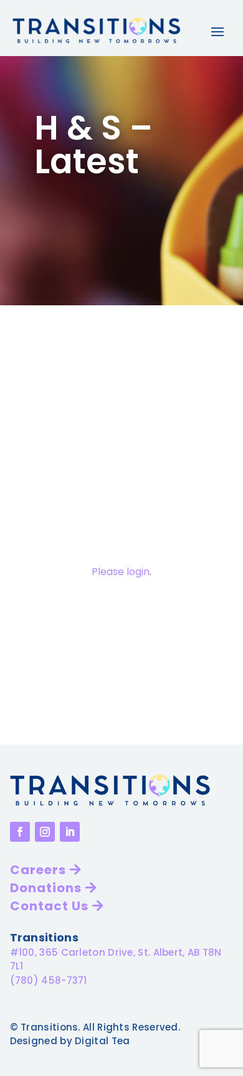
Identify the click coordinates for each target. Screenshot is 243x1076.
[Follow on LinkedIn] (70, 832)
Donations (46, 888)
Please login (121, 571)
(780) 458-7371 (48, 980)
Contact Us (49, 906)
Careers (38, 869)
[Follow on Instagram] (45, 832)
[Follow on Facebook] (20, 832)
